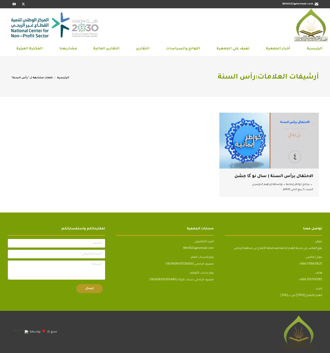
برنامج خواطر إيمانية (298, 184)
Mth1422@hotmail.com (297, 4)
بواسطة (267, 184)
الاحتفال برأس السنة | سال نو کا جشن (274, 176)
